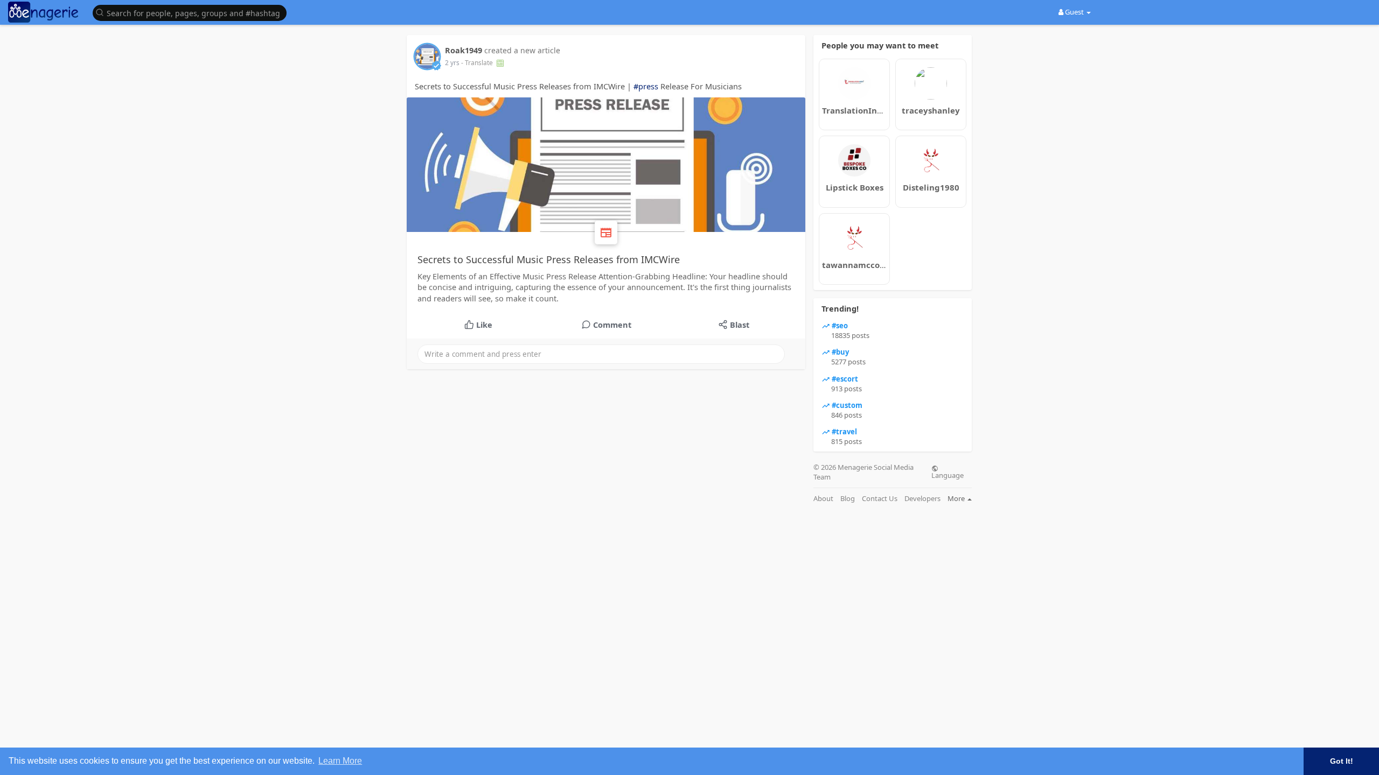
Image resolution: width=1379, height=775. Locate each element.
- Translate (478, 62)
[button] (192, 12)
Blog (847, 498)
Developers (922, 498)
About (823, 498)
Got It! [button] (1341, 761)
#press (645, 86)
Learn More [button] (340, 760)
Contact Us (879, 498)
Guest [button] (1074, 12)
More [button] (957, 498)
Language (947, 474)
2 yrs (452, 62)
